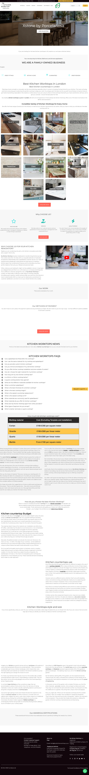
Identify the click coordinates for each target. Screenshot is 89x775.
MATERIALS (22, 5)
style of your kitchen (57, 606)
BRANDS (33, 5)
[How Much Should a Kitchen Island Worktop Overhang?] (74, 369)
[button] (44, 456)
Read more (6, 397)
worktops (14, 554)
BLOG (52, 5)
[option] (5, 298)
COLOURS (28, 5)
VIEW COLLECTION (44, 31)
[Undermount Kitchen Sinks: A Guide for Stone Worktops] (15, 369)
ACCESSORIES (39, 5)
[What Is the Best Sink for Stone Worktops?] (15, 415)
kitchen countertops (42, 89)
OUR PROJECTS (47, 5)
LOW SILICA (57, 5)
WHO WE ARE (44, 239)
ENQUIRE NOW (44, 207)
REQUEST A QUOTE (85, 5)
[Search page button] (79, 5)
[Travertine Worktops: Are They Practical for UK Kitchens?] (44, 369)
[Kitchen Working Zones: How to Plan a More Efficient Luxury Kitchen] (74, 415)
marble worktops (75, 548)
